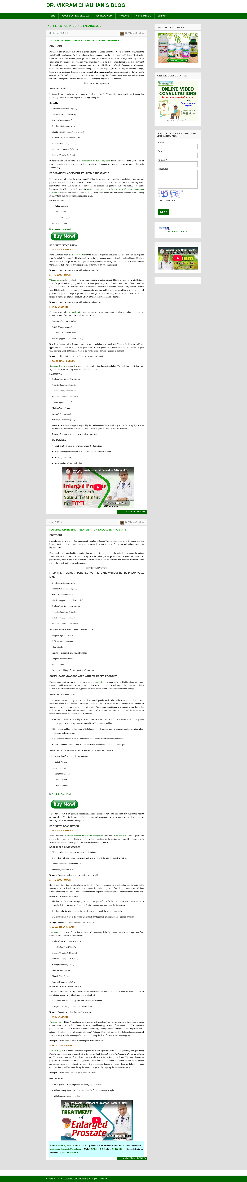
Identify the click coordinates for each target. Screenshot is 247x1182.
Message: (163, 169)
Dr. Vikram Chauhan (134, 33)
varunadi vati (74, 312)
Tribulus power (55, 280)
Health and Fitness (177, 231)
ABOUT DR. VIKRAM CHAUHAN (75, 16)
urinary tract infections (97, 681)
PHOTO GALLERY (143, 16)
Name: (161, 142)
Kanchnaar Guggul (57, 366)
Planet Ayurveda (65, 1145)
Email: (161, 151)
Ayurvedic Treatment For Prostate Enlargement (85, 40)
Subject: (162, 160)
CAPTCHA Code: (167, 200)
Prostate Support (56, 1050)
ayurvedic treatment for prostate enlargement (84, 835)
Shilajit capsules (119, 835)
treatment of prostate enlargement (96, 160)
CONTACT (162, 16)
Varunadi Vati (55, 1021)
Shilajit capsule (78, 254)
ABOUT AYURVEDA (104, 16)
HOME (52, 16)
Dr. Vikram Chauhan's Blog (85, 5)
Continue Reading (134, 511)
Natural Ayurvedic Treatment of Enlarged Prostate (87, 529)
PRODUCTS (124, 16)
